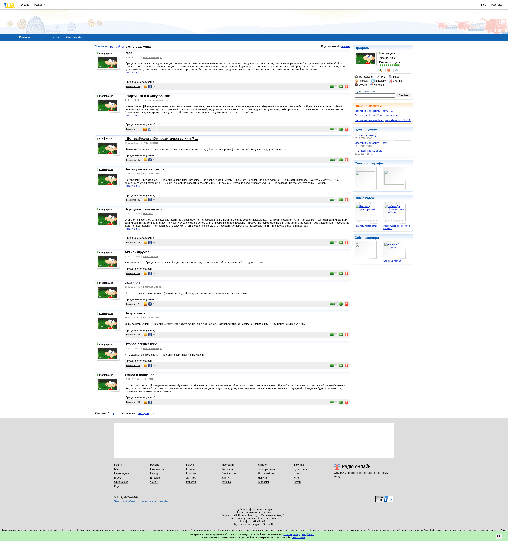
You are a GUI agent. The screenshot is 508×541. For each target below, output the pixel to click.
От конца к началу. (366, 135)
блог (383, 76)
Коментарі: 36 (133, 200)
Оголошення (157, 469)
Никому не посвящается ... (146, 169)
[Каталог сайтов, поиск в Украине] (384, 497)
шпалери (380, 80)
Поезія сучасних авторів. (155, 100)
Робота (154, 464)
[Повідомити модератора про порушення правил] (346, 86)
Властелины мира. (152, 57)
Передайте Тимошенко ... (145, 209)
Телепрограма (266, 469)
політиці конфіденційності (299, 534)
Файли (154, 481)
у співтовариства (138, 46)
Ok (499, 536)
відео (396, 76)
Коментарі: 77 (133, 304)
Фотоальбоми (266, 473)
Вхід (483, 4)
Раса (128, 53)
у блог (120, 46)
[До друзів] (381, 70)
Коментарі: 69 (133, 273)
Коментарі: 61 (133, 402)
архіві (371, 91)
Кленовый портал (392, 261)
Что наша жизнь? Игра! (368, 150)
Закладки (299, 464)
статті (373, 130)
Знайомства (229, 473)
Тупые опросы (150, 143)
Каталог (262, 464)
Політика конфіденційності (156, 501)
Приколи (191, 473)
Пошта (118, 464)
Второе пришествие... (142, 344)
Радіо (117, 486)
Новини (262, 477)
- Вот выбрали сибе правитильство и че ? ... (161, 138)
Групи (297, 481)
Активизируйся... (138, 252)
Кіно (296, 477)
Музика (226, 481)
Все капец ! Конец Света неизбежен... (377, 115)
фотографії (373, 163)
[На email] (145, 86)
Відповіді (263, 481)
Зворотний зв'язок (125, 501)
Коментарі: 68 (133, 160)
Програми (228, 464)
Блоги (297, 473)
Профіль (362, 48)
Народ (154, 473)
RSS (117, 469)
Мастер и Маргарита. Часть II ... (374, 110)
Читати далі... (133, 72)
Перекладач (121, 473)
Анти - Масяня (150, 256)
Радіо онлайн (356, 466)
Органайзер (121, 481)
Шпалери (155, 477)
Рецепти (191, 481)
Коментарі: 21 (133, 365)
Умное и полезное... (141, 375)
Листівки (191, 477)
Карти (225, 477)
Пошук (190, 464)
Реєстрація (497, 4)
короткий (334, 46)
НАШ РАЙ (148, 213)
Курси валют (301, 469)
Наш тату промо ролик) (366, 226)
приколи (363, 80)
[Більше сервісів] (154, 86)
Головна (24, 4)
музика (363, 84)
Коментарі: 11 (133, 129)
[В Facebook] (150, 86)
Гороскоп (227, 469)
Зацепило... (134, 283)
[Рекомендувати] (341, 86)
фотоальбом (366, 76)
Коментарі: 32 (133, 86)
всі (112, 46)
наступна (143, 413)
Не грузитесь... (137, 313)
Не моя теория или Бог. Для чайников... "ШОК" (383, 120)
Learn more (298, 537)
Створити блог (74, 37)
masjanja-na (106, 53)
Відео (117, 477)
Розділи (38, 4)
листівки (398, 80)
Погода (190, 469)
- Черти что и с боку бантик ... (149, 96)
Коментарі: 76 (133, 242)
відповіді (379, 84)
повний (345, 46)
